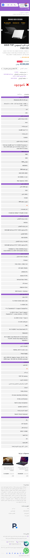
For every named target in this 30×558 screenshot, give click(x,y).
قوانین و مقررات (12, 513)
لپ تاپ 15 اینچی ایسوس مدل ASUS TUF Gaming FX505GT (9, 469)
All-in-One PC (26, 511)
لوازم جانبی (13, 511)
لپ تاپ (13, 508)
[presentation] (28, 30)
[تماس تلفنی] (26, 543)
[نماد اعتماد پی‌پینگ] (15, 527)
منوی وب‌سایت (24, 9)
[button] (11, 5)
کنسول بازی (26, 513)
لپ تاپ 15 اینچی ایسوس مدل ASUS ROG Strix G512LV (23, 469)
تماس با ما (27, 515)
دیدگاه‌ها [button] (19, 94)
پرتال (20, 555)
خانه (28, 508)
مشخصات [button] (26, 94)
